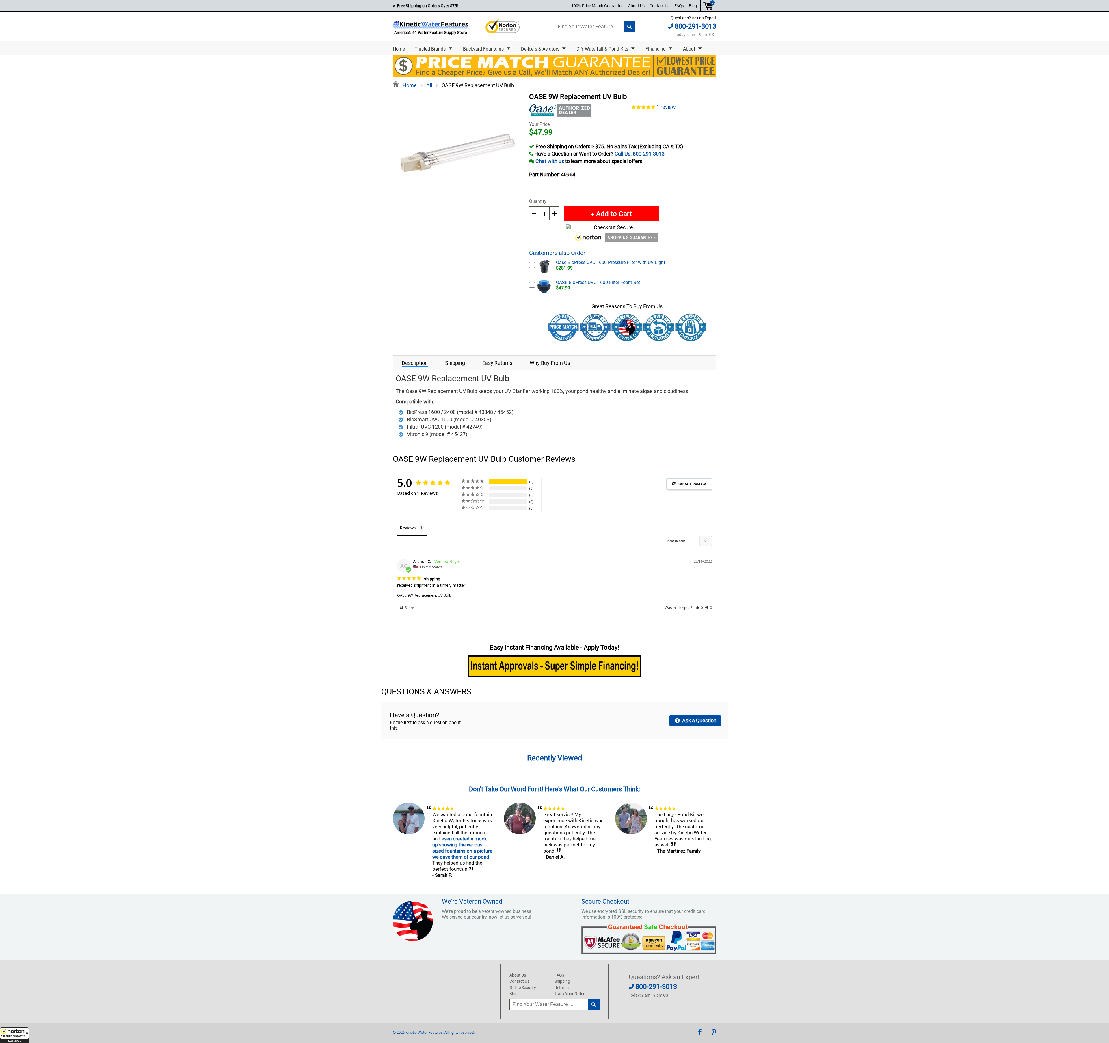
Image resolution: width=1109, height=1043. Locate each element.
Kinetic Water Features (424, 1032)
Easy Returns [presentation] (497, 363)
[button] (14, 1035)
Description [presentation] (415, 363)
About (689, 49)
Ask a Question (699, 720)
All (429, 85)
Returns (561, 987)
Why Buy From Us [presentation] (550, 363)
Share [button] (409, 607)
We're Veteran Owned (472, 901)
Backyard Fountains (484, 49)
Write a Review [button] (692, 484)
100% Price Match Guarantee (597, 5)
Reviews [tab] (408, 527)
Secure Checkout (605, 901)
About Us (636, 5)
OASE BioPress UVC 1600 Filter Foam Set (598, 282)
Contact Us (659, 5)
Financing (656, 49)
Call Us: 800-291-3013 (640, 154)
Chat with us (549, 161)
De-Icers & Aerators (541, 49)
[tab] (414, 363)
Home (399, 49)
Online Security (522, 987)
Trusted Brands (431, 49)
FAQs (679, 5)
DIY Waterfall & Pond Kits (602, 49)
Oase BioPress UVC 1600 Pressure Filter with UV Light (610, 262)
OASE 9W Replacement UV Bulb (424, 595)
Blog (693, 5)
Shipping (562, 981)
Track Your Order (569, 993)
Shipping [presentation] (455, 363)
